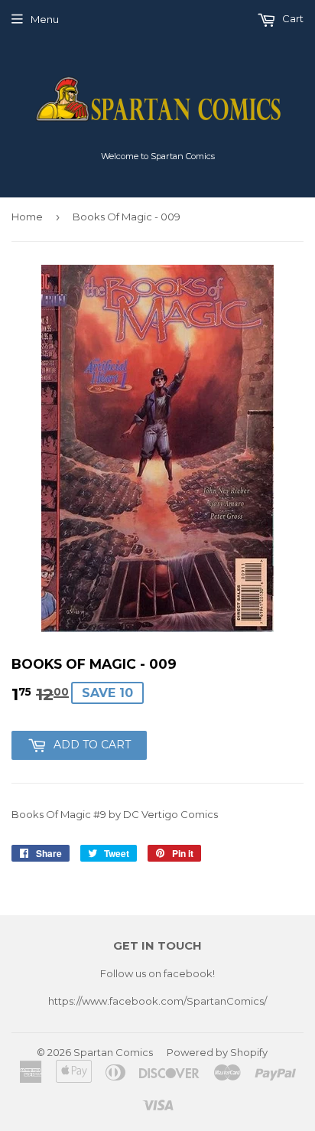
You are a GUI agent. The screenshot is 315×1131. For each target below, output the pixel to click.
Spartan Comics (113, 1052)
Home (27, 216)
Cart (292, 18)
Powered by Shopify (217, 1052)
